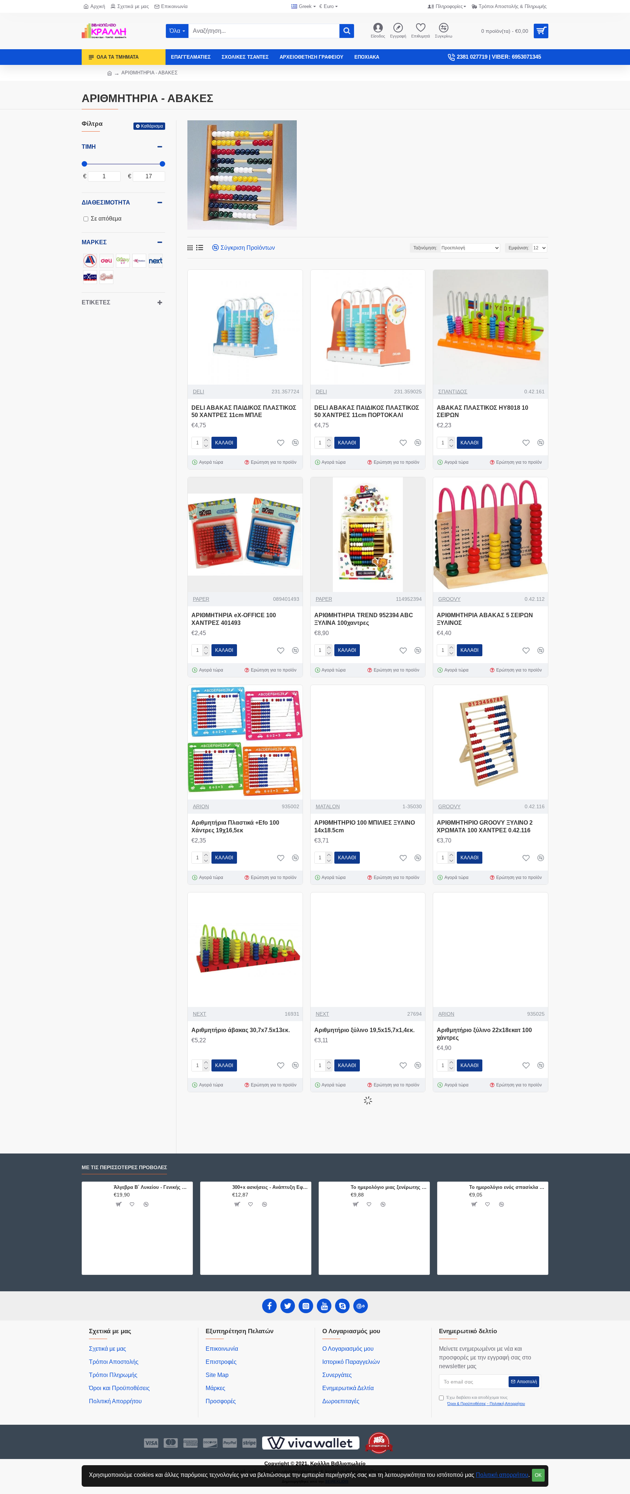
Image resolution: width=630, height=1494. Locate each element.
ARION (201, 806)
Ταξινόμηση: (425, 247)
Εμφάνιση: (519, 247)
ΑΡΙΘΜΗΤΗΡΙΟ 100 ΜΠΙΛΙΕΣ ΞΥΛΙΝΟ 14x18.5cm (364, 826)
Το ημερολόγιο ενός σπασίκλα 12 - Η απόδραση (507, 1187)
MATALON (328, 806)
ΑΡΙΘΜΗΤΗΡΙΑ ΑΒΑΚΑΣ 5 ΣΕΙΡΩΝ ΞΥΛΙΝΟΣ (485, 619)
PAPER (201, 599)
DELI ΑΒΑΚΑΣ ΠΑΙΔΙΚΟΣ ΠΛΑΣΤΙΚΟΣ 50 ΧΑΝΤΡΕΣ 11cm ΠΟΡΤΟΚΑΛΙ (366, 412)
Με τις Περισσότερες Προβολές (124, 1167)
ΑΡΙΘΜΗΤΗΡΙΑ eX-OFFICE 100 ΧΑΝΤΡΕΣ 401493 (233, 619)
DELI (198, 391)
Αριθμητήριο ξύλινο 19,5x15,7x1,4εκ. (364, 1030)
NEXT (199, 1014)
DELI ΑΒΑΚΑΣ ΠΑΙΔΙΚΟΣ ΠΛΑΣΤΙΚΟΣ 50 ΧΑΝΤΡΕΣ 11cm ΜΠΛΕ (243, 412)
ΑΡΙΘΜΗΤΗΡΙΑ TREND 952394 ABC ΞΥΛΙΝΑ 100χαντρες (363, 619)
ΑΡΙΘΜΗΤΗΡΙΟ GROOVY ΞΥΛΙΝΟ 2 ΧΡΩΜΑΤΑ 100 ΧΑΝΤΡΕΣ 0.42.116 (485, 826)
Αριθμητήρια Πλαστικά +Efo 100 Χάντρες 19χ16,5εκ (235, 826)
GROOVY (449, 599)
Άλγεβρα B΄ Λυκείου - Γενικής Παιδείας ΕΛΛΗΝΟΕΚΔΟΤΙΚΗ (152, 1187)
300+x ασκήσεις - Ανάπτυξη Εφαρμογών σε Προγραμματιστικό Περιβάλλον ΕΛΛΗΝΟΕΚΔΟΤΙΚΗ (270, 1187)
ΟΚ (538, 1475)
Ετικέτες (96, 302)
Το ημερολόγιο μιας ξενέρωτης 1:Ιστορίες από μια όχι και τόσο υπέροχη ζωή (389, 1187)
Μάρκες (94, 242)
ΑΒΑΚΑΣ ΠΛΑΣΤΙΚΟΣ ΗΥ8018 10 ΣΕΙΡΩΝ (482, 412)
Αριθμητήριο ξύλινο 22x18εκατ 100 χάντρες (484, 1034)
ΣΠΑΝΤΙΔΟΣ (452, 391)
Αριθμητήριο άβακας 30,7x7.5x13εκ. (240, 1030)
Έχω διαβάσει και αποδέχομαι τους (485, 1400)
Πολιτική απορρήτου (502, 1475)
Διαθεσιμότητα (106, 202)
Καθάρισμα (152, 126)
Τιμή (89, 147)
